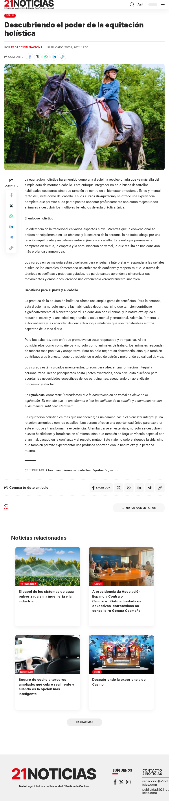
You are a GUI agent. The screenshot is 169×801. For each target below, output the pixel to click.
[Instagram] (128, 782)
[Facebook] (115, 782)
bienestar (69, 470)
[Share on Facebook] (29, 57)
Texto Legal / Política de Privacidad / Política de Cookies (54, 786)
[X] (121, 782)
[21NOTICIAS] (29, 4)
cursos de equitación (100, 196)
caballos (84, 470)
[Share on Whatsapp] (46, 57)
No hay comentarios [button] (141, 507)
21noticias (53, 470)
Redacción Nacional (27, 47)
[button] (132, 4)
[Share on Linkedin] (54, 57)
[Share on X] (38, 57)
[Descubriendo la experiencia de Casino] (121, 654)
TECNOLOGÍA (28, 583)
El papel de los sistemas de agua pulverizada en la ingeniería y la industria (46, 596)
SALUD (10, 15)
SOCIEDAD (26, 671)
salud (114, 470)
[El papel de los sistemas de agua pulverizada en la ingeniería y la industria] (47, 566)
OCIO (97, 671)
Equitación (100, 470)
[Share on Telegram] (11, 237)
